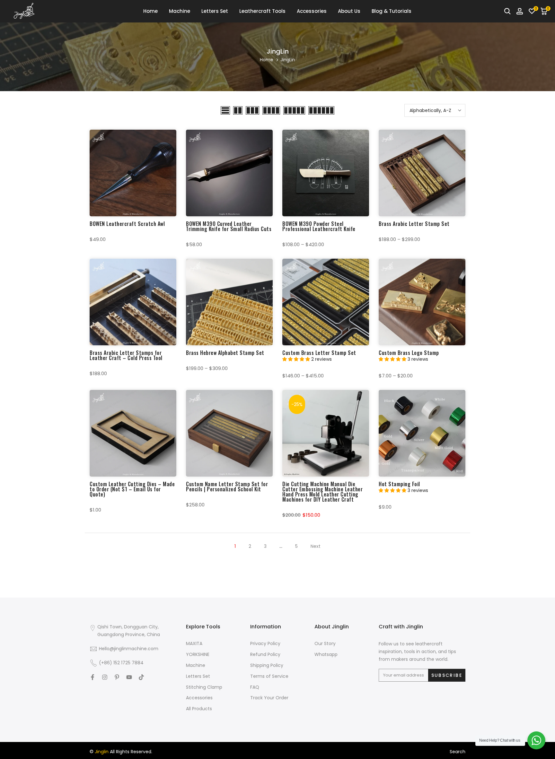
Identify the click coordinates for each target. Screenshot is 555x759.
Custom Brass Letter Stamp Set (319, 353)
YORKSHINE (197, 654)
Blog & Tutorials (391, 11)
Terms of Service (269, 676)
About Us (349, 11)
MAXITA (194, 644)
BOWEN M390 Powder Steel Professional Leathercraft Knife (319, 226)
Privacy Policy (265, 644)
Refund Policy (265, 654)
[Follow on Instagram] (105, 677)
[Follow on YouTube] (129, 677)
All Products (199, 709)
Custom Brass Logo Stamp (409, 353)
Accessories (312, 11)
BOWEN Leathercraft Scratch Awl (127, 224)
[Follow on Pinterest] (117, 677)
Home (150, 11)
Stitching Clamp (204, 687)
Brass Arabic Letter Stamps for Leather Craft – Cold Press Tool (126, 355)
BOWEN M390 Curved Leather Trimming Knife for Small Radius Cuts (228, 226)
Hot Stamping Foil (399, 484)
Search (457, 752)
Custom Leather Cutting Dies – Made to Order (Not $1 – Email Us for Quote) (132, 489)
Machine (179, 11)
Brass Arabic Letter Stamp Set (414, 224)
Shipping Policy (266, 665)
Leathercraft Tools (262, 11)
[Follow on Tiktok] (141, 677)
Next (316, 546)
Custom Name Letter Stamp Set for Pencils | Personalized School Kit (227, 486)
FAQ (254, 687)
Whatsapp (326, 654)
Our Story (325, 644)
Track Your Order (269, 698)
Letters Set (214, 11)
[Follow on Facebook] (92, 677)
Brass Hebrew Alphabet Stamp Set (225, 353)
